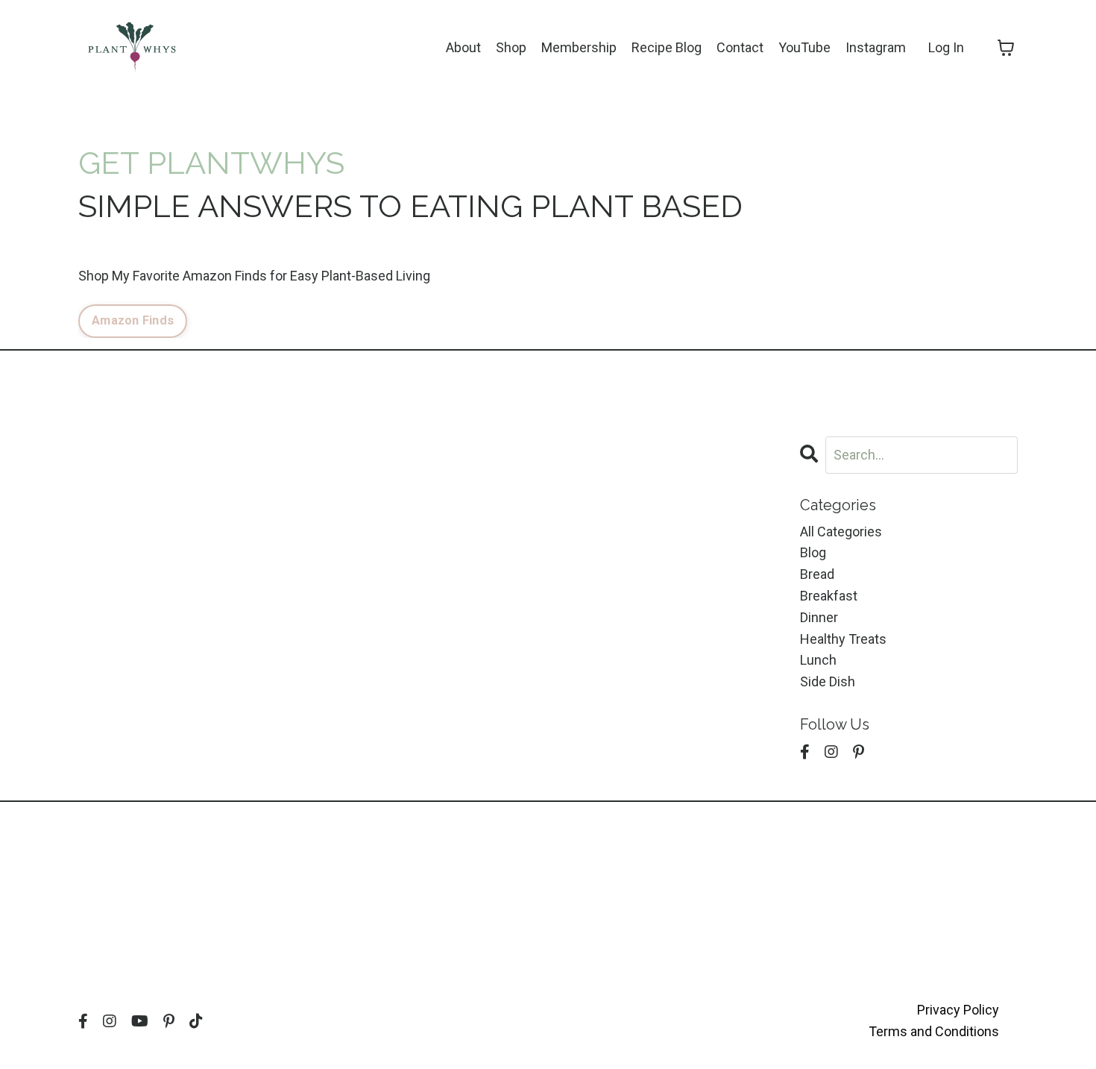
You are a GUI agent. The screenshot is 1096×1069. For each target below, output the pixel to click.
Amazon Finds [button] (133, 320)
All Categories (841, 531)
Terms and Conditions (934, 1031)
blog (813, 552)
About (463, 47)
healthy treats (843, 639)
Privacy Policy (958, 1010)
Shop (511, 47)
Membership (579, 47)
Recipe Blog (667, 47)
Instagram (875, 47)
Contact (740, 47)
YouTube (804, 47)
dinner (819, 617)
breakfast (828, 596)
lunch (818, 660)
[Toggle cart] (1006, 48)
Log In (946, 47)
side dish (827, 681)
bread (817, 574)
